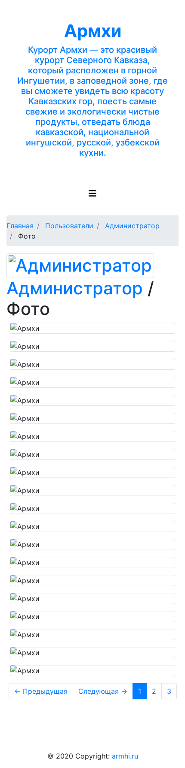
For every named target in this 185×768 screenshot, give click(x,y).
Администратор (74, 288)
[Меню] (92, 193)
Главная (20, 225)
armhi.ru (125, 756)
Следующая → (102, 691)
